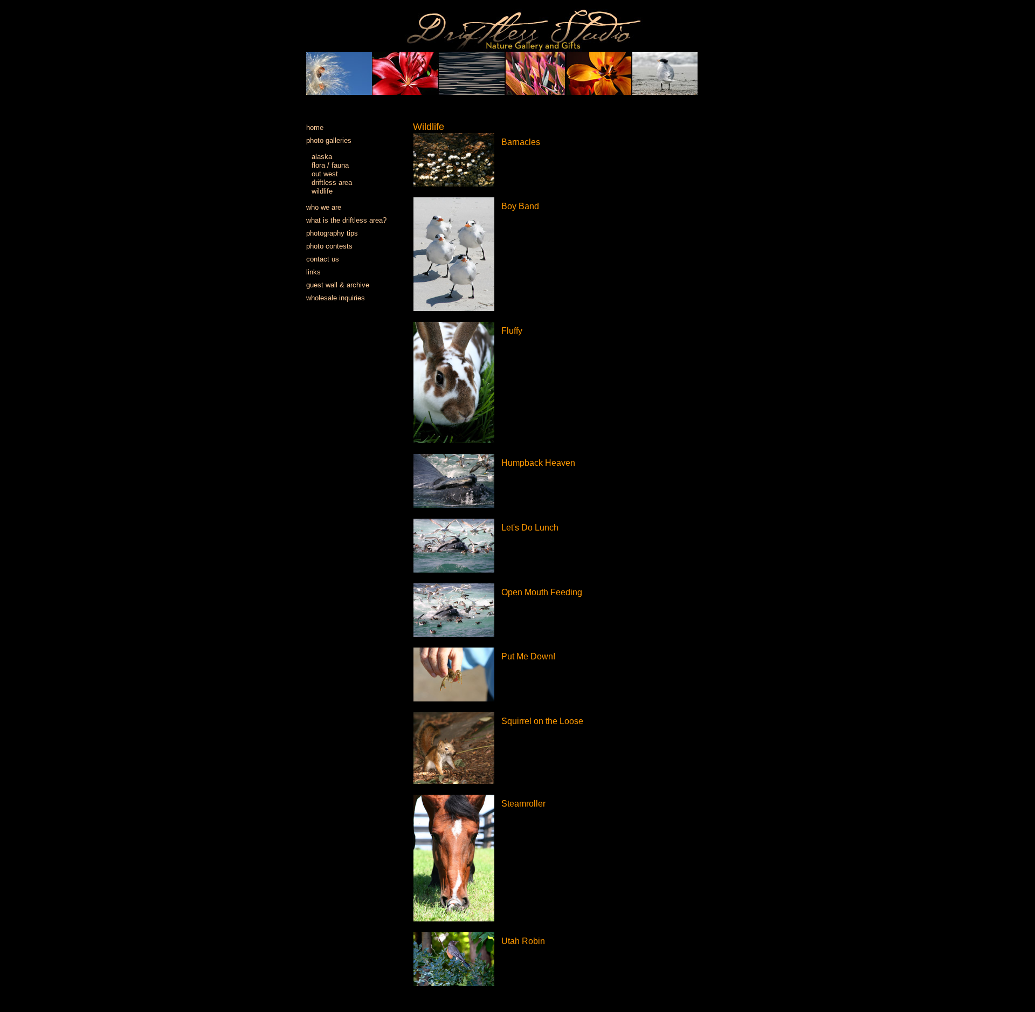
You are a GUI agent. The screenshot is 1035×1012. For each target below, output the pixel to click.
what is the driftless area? (346, 220)
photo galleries (328, 140)
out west (325, 174)
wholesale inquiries (335, 298)
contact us (322, 259)
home (314, 127)
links (313, 272)
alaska (322, 157)
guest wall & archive (337, 285)
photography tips (332, 233)
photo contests (329, 246)
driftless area (332, 182)
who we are (323, 207)
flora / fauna (330, 165)
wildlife (322, 191)
